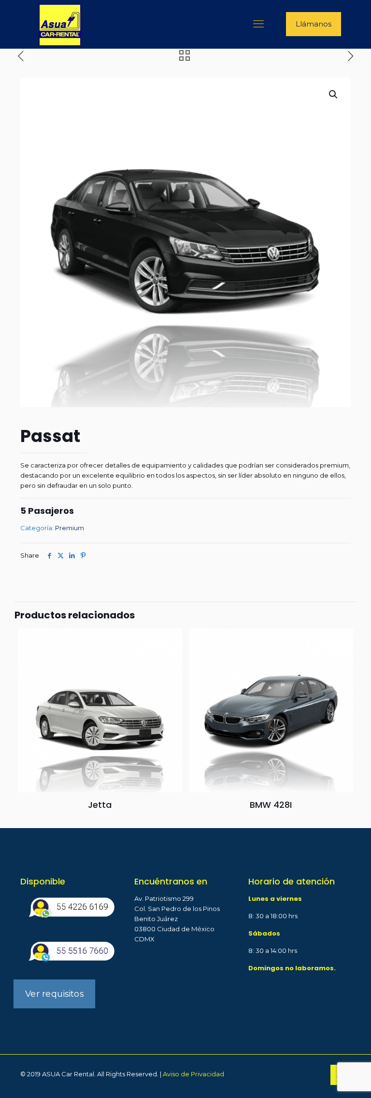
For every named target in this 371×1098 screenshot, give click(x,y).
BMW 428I (271, 805)
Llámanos (313, 23)
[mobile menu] (258, 24)
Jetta (100, 805)
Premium (69, 528)
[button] (333, 94)
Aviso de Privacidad (193, 1074)
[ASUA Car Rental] (60, 24)
